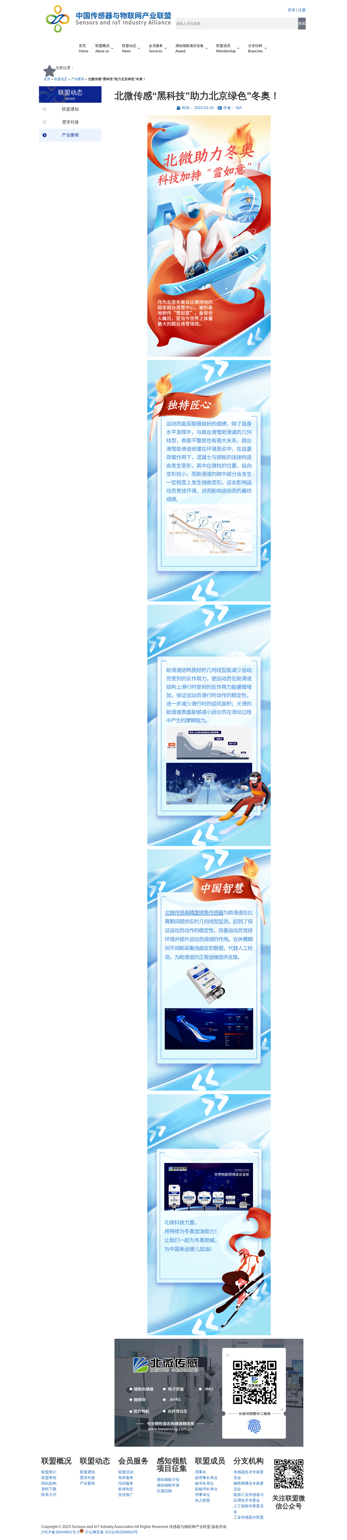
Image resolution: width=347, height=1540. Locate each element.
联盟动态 (60, 79)
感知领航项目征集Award (189, 48)
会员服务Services (156, 48)
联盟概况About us (102, 48)
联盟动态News (129, 48)
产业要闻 (77, 79)
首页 (47, 79)
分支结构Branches (255, 48)
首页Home (83, 48)
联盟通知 (70, 109)
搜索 (302, 23)
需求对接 (70, 122)
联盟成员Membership (226, 48)
